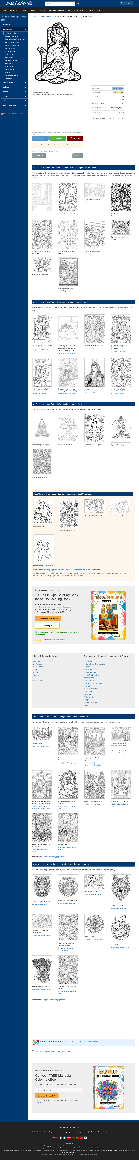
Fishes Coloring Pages (93, 804)
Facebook (63, 1127)
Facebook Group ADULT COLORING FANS (80, 1041)
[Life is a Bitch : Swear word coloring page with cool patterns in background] (42, 927)
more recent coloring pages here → (54, 857)
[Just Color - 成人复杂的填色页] (81, 1137)
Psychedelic (87, 686)
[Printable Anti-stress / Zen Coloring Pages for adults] (33, 1051)
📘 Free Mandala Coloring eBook (13, 114)
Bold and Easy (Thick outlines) (94, 664)
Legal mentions (83, 1132)
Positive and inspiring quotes (93, 683)
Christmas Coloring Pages (120, 947)
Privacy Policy (102, 1132)
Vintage (86, 700)
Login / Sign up (126, 3)
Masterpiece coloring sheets (67, 353)
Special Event (38, 667)
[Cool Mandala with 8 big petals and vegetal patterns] (94, 934)
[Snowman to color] (43, 524)
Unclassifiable (88, 697)
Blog (98, 10)
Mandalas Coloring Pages (68, 903)
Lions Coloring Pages (40, 904)
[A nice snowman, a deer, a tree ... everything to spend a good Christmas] (94, 512)
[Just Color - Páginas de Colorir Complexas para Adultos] (77, 1137)
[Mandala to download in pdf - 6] (68, 898)
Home (4, 10)
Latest (25, 10)
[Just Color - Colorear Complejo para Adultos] (69, 1137)
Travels (36, 675)
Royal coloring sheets (91, 348)
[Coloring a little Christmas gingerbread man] (43, 562)
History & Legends (40, 680)
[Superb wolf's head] (121, 903)
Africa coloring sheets (118, 393)
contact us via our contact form (116, 1150)
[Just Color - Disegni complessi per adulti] (64, 1137)
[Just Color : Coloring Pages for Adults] (18, 3)
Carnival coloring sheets (118, 351)
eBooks (90, 10)
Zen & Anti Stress (117, 88)
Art (34, 678)
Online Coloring (79, 10)
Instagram (76, 1127)
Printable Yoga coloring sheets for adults (68, 404)
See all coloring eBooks (47, 626)
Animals (36, 669)
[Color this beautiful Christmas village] (120, 513)
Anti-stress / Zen (52, 16)
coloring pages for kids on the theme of (62, 570)
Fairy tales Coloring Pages (68, 763)
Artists (42, 10)
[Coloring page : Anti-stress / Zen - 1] (68, 248)
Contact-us (74, 1132)
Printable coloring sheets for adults (54, 1051)
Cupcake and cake (90, 672)
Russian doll (87, 691)
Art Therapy (41, 16)
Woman (115, 92)
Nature (35, 672)
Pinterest (70, 1127)
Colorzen (86, 667)
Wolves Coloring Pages (119, 908)
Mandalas (36, 661)
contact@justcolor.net (69, 1152)
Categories (13, 10)
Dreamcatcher (88, 678)
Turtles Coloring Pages (93, 894)
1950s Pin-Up (88, 661)
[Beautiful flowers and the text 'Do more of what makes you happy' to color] (68, 983)
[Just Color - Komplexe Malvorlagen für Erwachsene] (73, 1137)
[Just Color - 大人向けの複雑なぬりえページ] (85, 1137)
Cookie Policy (93, 1132)
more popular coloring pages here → (54, 1000)
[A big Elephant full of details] (42, 984)
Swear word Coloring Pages (42, 935)
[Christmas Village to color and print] (69, 527)
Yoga (121, 92)
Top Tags (67, 1132)
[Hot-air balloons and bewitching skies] (68, 211)
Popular (33, 10)
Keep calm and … (89, 680)
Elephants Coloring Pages (41, 989)
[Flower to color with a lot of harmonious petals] (68, 940)
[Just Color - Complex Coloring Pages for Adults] (55, 1137)
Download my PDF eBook (48, 618)
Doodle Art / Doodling (91, 675)
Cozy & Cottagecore (90, 669)
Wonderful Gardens (90, 702)
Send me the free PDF (47, 1096)
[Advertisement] (57, 113)
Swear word (87, 694)
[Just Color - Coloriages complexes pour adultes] (60, 1137)
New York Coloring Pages (41, 746)
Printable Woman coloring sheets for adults (69, 302)
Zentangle (87, 705)
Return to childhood (90, 689)
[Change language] (136, 3)
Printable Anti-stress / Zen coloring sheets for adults (73, 168)
